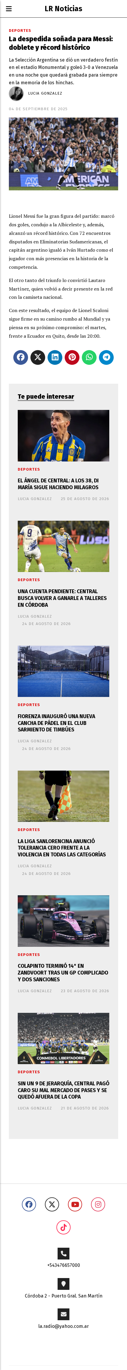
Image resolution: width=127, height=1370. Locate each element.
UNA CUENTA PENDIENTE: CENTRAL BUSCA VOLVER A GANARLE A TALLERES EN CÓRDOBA (62, 598)
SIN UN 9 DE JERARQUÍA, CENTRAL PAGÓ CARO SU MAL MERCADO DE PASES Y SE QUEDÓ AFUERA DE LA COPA (63, 1090)
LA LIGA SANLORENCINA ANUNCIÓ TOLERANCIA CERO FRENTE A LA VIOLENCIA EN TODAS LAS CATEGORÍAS (62, 848)
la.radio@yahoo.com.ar (63, 1326)
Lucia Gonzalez (45, 93)
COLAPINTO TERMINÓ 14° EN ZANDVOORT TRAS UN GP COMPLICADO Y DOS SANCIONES (63, 973)
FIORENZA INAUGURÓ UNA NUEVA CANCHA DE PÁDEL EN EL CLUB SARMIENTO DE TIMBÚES (56, 723)
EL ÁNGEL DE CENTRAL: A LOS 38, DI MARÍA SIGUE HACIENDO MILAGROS (58, 484)
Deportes (20, 30)
